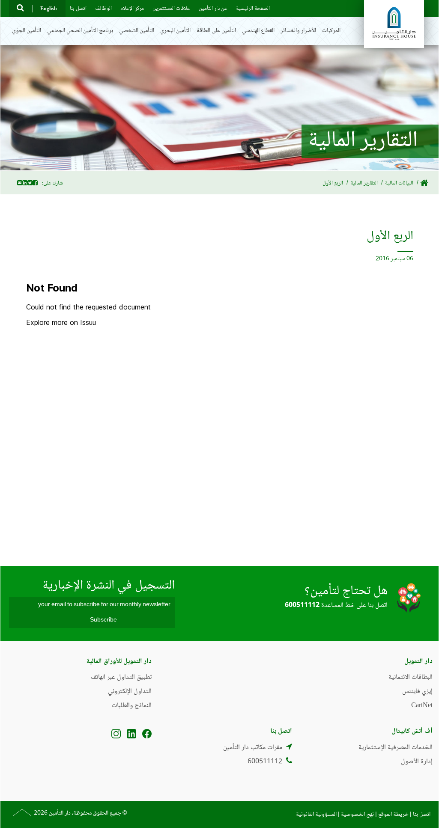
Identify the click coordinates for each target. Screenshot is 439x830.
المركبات (331, 31)
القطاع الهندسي (258, 31)
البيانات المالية (399, 183)
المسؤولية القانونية (317, 814)
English (48, 9)
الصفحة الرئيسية (253, 8)
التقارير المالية (364, 183)
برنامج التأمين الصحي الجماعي (80, 31)
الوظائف (103, 8)
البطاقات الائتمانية (410, 677)
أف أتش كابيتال (412, 731)
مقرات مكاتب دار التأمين (252, 747)
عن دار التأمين (213, 8)
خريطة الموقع (393, 814)
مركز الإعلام (132, 8)
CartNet (422, 705)
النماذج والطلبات (132, 705)
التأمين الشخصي (136, 31)
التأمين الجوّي (26, 31)
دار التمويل (418, 661)
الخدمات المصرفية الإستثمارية (395, 747)
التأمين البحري (175, 31)
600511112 (302, 605)
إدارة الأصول (417, 762)
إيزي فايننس (417, 691)
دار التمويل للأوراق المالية (119, 661)
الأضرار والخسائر (298, 31)
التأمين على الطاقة (216, 31)
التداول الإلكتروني (130, 691)
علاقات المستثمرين (171, 8)
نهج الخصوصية (357, 814)
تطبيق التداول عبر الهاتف (121, 677)
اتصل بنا (78, 8)
